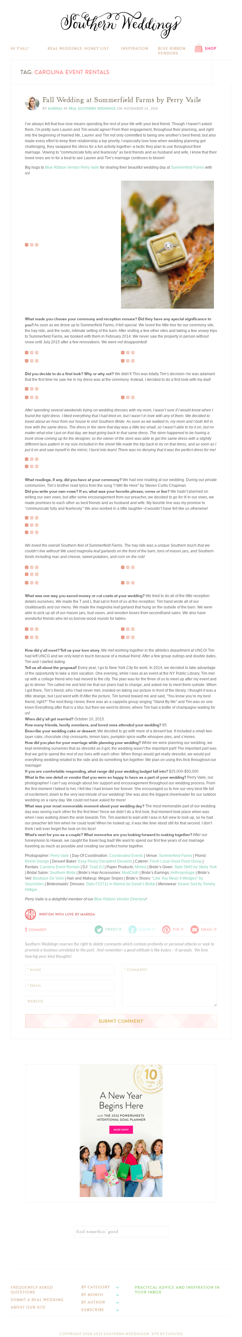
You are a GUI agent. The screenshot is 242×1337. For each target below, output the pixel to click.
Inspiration (134, 48)
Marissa (55, 108)
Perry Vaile (90, 167)
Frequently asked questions (32, 1290)
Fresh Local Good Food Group (176, 861)
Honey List (96, 48)
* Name (34, 970)
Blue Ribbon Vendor (62, 167)
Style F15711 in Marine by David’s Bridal (120, 884)
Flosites (174, 1334)
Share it (147, 929)
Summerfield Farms (187, 167)
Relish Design (37, 861)
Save (34, 225)
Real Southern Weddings (92, 108)
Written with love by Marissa (67, 914)
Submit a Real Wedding (37, 1300)
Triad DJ (96, 867)
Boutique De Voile (48, 878)
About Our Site (28, 1307)
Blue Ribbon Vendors (172, 51)
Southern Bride (63, 872)
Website (35, 1001)
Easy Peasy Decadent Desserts (105, 861)
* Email (34, 986)
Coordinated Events (126, 855)
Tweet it (36, 235)
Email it (209, 929)
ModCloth (130, 872)
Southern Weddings (121, 25)
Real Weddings (65, 48)
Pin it (33, 240)
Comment (35, 929)
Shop (210, 48)
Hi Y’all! (20, 48)
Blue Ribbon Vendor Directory (120, 899)
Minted (141, 867)
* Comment (135, 970)
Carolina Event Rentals (60, 867)
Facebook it (39, 230)
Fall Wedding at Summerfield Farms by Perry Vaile (122, 99)
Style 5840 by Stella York (195, 867)
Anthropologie (182, 872)
